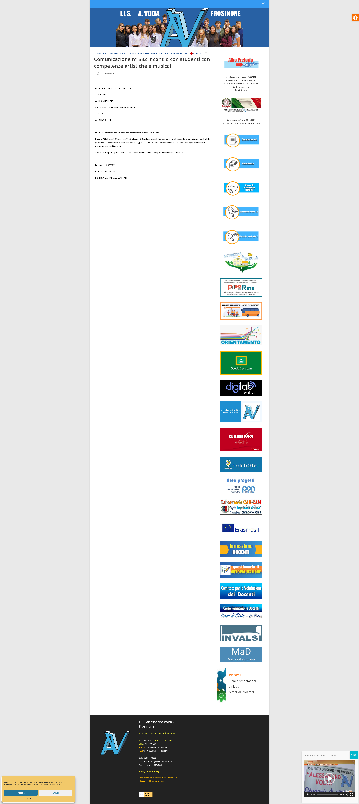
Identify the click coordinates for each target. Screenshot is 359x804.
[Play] (307, 794)
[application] (329, 778)
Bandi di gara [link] (241, 90)
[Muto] (347, 794)
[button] (329, 778)
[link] (355, 17)
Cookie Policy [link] (32, 799)
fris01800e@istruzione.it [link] (157, 747)
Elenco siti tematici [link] (242, 681)
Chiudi (56, 792)
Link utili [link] (235, 686)
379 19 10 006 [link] (149, 743)
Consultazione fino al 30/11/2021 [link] (241, 120)
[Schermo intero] (351, 794)
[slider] (327, 794)
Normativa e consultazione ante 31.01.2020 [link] (241, 123)
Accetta (21, 792)
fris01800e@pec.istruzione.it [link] (156, 751)
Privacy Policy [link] (44, 799)
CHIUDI (353, 755)
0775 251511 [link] (149, 740)
